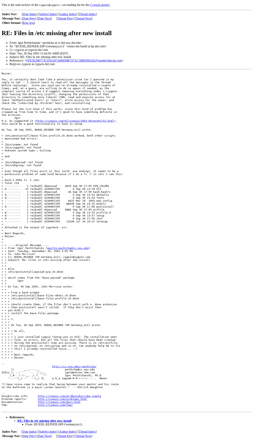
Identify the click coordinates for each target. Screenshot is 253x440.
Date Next (44, 18)
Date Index (30, 14)
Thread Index (87, 14)
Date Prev (29, 18)
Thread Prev (65, 18)
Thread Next (83, 18)
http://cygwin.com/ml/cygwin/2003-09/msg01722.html (75, 120)
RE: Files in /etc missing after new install (44, 420)
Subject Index (48, 14)
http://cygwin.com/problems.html (62, 399)
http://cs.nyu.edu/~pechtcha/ (74, 366)
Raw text (28, 22)
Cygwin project (100, 5)
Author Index (67, 14)
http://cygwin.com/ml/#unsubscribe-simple (69, 396)
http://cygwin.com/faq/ (55, 404)
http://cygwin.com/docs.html (59, 402)
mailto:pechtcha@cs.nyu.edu (68, 248)
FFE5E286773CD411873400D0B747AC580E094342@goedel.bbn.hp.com (74, 60)
